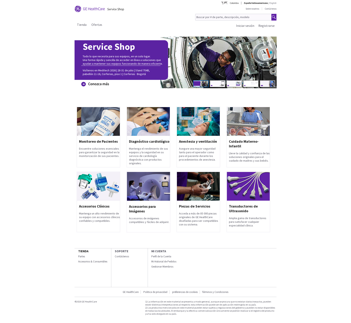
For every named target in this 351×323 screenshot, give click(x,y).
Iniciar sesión (245, 26)
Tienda (82, 25)
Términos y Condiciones (215, 292)
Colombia (234, 3)
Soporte (121, 251)
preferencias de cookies (185, 292)
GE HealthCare (131, 292)
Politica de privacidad (155, 292)
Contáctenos (270, 8)
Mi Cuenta (158, 251)
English (273, 3)
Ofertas (96, 25)
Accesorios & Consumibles (92, 261)
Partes (81, 256)
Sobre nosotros (252, 8)
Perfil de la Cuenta (161, 256)
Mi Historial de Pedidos (163, 261)
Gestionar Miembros (162, 266)
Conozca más (94, 78)
